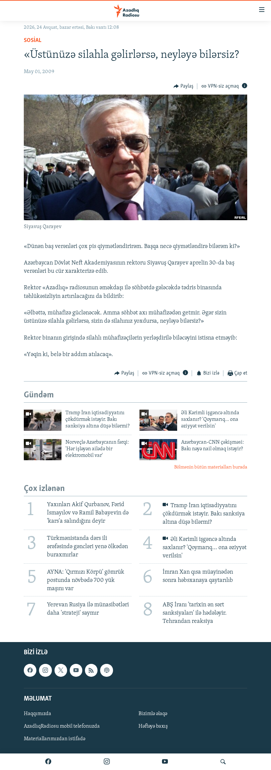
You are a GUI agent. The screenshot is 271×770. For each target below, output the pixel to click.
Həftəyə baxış (153, 726)
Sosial (32, 41)
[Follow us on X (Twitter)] (61, 670)
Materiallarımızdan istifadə (54, 739)
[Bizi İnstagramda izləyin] (107, 761)
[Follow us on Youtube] (76, 670)
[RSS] (91, 670)
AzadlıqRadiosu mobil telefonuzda (62, 726)
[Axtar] (223, 761)
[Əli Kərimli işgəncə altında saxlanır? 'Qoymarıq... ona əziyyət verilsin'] (158, 420)
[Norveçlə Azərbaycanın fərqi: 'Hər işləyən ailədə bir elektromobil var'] (42, 449)
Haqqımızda (37, 713)
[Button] (183, 86)
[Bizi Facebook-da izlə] (48, 761)
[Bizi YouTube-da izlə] (165, 761)
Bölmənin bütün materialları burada (210, 467)
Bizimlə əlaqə (152, 713)
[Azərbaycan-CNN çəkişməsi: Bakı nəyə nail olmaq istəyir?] (158, 449)
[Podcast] (106, 670)
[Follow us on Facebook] (30, 670)
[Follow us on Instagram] (45, 670)
